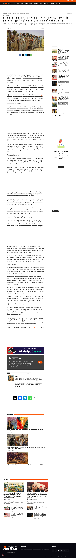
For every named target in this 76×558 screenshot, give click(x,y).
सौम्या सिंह (5, 499)
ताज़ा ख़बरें (54, 47)
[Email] (28, 55)
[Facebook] (66, 1)
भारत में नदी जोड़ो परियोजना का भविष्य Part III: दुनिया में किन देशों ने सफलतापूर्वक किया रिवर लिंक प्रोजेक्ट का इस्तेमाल (63, 104)
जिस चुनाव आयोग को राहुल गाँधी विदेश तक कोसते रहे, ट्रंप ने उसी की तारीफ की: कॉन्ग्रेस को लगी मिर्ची (40, 507)
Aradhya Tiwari (29, 499)
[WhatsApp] (71, 1)
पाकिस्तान (26, 373)
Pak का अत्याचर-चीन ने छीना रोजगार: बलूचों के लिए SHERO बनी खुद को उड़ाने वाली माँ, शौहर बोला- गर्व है (25, 430)
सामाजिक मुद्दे (5, 491)
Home (4, 13)
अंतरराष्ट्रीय (9, 13)
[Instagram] (67, 1)
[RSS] (68, 1)
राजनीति (28, 491)
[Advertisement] (25, 236)
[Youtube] (72, 1)
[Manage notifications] (3, 555)
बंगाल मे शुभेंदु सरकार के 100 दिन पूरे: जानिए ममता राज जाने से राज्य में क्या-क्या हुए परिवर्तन (17, 515)
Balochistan (13, 373)
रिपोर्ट (6, 13)
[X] (70, 1)
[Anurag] (11, 381)
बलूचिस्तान (29, 373)
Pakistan (20, 373)
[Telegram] (26, 55)
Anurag (42, 28)
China (17, 373)
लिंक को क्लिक (33, 327)
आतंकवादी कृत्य (40, 95)
